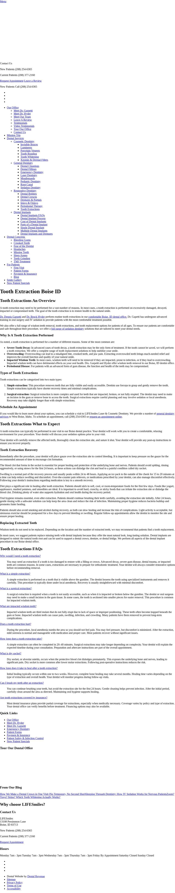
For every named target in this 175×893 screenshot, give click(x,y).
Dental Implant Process (33, 218)
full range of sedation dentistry (67, 328)
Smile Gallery (14, 280)
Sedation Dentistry (31, 187)
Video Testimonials (24, 126)
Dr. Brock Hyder (35, 316)
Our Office (13, 107)
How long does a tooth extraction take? (21, 638)
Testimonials (20, 122)
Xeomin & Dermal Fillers (34, 159)
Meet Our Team (22, 116)
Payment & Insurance (25, 273)
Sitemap (11, 879)
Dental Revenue (36, 876)
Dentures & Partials (31, 199)
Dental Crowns (29, 196)
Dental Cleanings (30, 166)
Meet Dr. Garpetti (23, 110)
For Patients (13, 264)
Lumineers (26, 147)
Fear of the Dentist (24, 246)
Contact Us (20, 132)
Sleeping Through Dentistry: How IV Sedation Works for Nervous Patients (125, 794)
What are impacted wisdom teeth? (18, 606)
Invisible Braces (29, 144)
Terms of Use (14, 885)
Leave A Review (23, 119)
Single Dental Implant (32, 227)
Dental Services (15, 138)
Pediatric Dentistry (31, 181)
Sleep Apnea (20, 255)
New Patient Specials (18, 283)
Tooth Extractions (30, 209)
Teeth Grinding (22, 258)
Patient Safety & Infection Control (25, 738)
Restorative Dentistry (25, 190)
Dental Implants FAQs (33, 215)
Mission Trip (14, 135)
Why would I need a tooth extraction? (20, 555)
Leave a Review (33, 80)
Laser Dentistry (29, 175)
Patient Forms (21, 270)
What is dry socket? (10, 653)
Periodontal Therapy (32, 206)
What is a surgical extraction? (16, 588)
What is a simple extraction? (15, 573)
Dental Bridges (29, 193)
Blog (16, 276)
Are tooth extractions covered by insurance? (23, 697)
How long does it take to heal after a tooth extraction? (29, 668)
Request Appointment (11, 80)
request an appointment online (106, 416)
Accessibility (14, 888)
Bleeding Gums (22, 239)
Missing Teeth (21, 252)
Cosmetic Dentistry (24, 141)
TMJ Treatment (22, 261)
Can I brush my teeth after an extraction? (22, 682)
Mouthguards (28, 178)
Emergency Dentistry (32, 172)
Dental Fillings (28, 169)
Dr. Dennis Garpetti (10, 316)
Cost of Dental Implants (33, 221)
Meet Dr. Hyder (22, 113)
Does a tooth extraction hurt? (15, 624)
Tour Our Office (22, 129)
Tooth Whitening (30, 156)
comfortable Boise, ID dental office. (107, 316)
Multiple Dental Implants (34, 230)
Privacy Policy (15, 882)
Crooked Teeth (22, 243)
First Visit (19, 267)
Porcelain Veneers (30, 150)
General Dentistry (23, 162)
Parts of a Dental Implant (34, 224)
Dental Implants (22, 212)
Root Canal (27, 184)
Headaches (19, 249)
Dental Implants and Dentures (37, 233)
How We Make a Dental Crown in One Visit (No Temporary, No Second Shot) (42, 794)
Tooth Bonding (29, 153)
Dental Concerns (16, 236)
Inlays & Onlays (29, 203)
